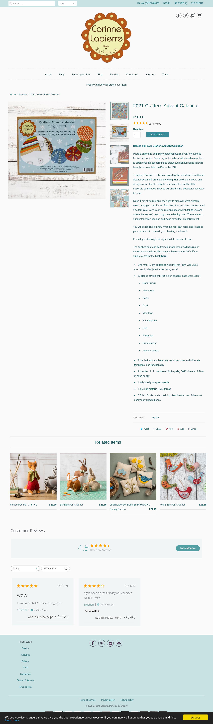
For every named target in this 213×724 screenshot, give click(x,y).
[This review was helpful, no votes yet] (59, 617)
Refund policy (25, 687)
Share (158, 429)
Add (182, 429)
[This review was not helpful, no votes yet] (65, 617)
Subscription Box (81, 74)
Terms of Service (25, 680)
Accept (195, 717)
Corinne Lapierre (100, 706)
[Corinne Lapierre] (106, 38)
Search (25, 648)
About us (150, 74)
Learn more (12, 720)
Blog (100, 74)
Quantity (138, 129)
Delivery (25, 661)
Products (23, 94)
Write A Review (188, 548)
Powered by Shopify (118, 706)
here (163, 256)
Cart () (182, 3)
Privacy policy (108, 700)
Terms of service (87, 700)
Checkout (197, 3)
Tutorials (114, 74)
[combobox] (25, 568)
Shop (61, 74)
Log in (166, 3)
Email (193, 429)
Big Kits (155, 417)
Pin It (171, 429)
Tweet (146, 429)
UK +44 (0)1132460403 (148, 3)
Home (48, 74)
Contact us (132, 74)
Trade (165, 74)
